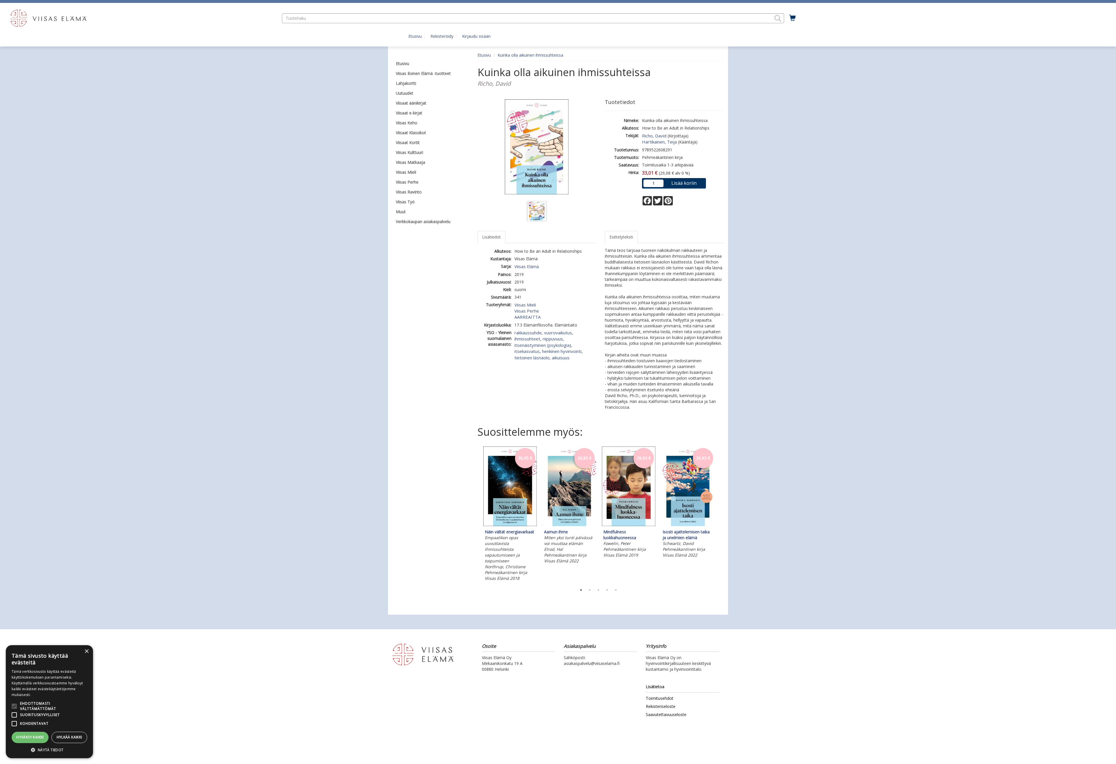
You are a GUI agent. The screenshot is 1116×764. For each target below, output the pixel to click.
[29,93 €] (628, 524)
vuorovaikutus (558, 333)
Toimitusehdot (659, 698)
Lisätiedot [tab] (491, 237)
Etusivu (415, 36)
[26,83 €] (569, 524)
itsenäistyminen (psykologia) (542, 345)
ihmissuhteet (527, 339)
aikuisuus (561, 358)
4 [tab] (607, 590)
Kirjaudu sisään (476, 36)
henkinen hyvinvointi (562, 351)
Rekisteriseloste (660, 706)
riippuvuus (553, 339)
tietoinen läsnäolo (532, 358)
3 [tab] (598, 590)
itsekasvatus (527, 351)
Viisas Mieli (525, 305)
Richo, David (654, 136)
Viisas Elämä (526, 266)
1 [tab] (581, 590)
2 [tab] (590, 590)
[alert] (49, 701)
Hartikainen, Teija (659, 142)
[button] (777, 18)
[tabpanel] (510, 515)
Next (721, 515)
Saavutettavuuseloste (666, 714)
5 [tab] (616, 590)
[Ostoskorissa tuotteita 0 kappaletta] (792, 18)
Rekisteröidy (441, 36)
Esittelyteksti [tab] (621, 237)
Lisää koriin (684, 183)
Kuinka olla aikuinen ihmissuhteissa (530, 55)
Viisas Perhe (526, 311)
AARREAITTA (527, 317)
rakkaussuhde (528, 333)
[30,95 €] (510, 524)
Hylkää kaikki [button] (69, 737)
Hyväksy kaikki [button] (30, 737)
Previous (476, 515)
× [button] (86, 651)
